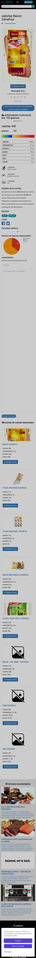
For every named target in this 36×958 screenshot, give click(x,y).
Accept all (18, 941)
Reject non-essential (18, 946)
